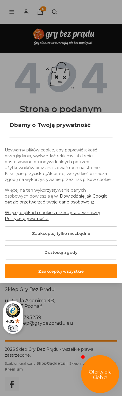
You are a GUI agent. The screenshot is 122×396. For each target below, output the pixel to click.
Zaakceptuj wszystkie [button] (61, 271)
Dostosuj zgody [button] (61, 252)
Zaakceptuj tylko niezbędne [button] (61, 233)
